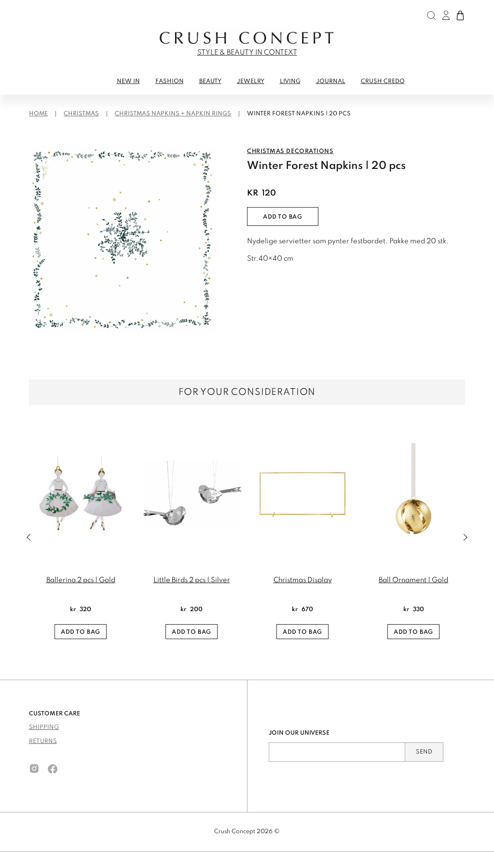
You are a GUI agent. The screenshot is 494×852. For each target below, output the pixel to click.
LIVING (290, 81)
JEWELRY (250, 81)
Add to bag (282, 217)
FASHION (169, 81)
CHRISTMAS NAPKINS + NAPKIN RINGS (173, 114)
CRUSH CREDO (383, 81)
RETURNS (43, 741)
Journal (330, 81)
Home (38, 114)
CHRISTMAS (81, 114)
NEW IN (128, 81)
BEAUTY (210, 81)
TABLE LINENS (52, 99)
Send (424, 752)
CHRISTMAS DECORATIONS (290, 151)
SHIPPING (44, 727)
